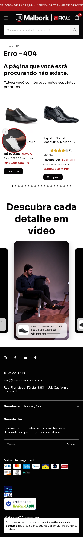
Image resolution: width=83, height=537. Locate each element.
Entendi (11, 529)
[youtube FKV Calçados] (25, 358)
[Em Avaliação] (41, 492)
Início (7, 46)
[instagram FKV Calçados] (5, 358)
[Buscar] (74, 30)
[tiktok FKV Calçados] (35, 358)
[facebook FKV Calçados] (15, 358)
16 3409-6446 (14, 372)
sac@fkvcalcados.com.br (23, 380)
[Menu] (6, 18)
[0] (76, 18)
